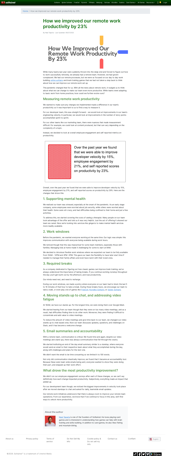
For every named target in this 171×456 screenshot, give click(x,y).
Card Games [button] (130, 2)
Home (25, 11)
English (155, 439)
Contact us (112, 438)
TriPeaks (92, 2)
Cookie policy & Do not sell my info (94, 441)
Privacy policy (32, 438)
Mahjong (99, 2)
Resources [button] (150, 2)
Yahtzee (107, 2)
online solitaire (56, 80)
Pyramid (84, 2)
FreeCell (76, 2)
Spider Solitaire (67, 2)
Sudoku (121, 2)
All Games (141, 2)
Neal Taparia (64, 417)
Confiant (132, 438)
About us (9, 438)
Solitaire (57, 2)
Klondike (114, 2)
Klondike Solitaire (96, 290)
